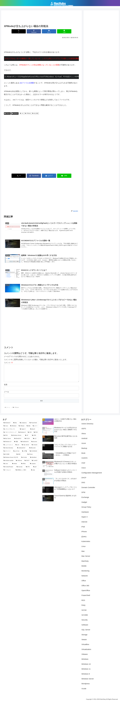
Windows (15, 113)
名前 (5, 385)
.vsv (22, 113)
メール (6, 392)
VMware (8, 113)
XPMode (28, 113)
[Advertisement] (41, 18)
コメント (8, 363)
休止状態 (36, 113)
